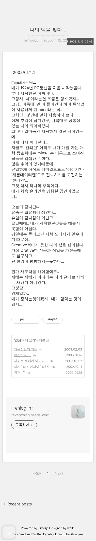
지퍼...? (19, 372)
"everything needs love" (30, 415)
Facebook (50, 534)
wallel (71, 528)
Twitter (37, 534)
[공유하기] (30, 319)
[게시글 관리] (36, 319)
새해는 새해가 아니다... (31, 361)
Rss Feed (19, 534)
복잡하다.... (22, 355)
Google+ (77, 534)
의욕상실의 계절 (25, 349)
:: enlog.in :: (23, 408)
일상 (18, 340)
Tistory (43, 528)
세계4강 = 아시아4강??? (32, 367)
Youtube (64, 534)
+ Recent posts (17, 503)
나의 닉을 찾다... (48, 30)
